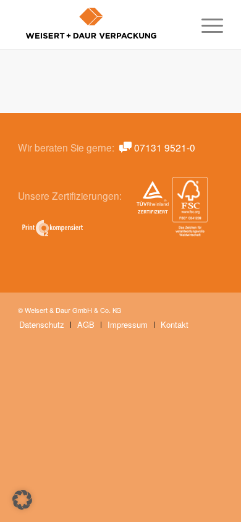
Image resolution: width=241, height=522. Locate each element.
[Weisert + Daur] (100, 24)
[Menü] (206, 24)
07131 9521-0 (164, 147)
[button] (22, 499)
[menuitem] (206, 24)
